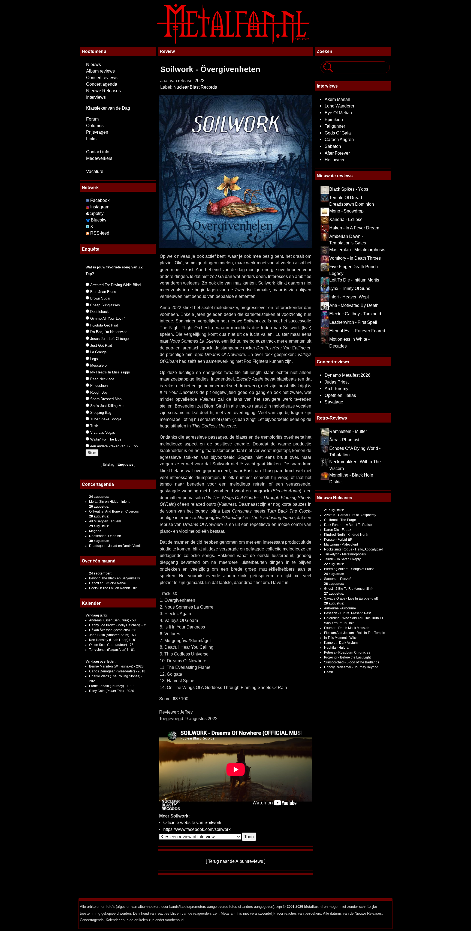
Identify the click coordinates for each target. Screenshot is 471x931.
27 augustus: (334, 593)
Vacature (94, 171)
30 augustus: (99, 541)
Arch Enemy (336, 388)
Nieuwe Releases (103, 90)
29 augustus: (99, 526)
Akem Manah (337, 99)
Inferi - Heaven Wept (349, 296)
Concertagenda (98, 484)
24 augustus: (99, 497)
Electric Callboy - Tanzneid (355, 313)
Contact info (97, 151)
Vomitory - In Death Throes (355, 258)
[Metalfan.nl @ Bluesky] (88, 220)
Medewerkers (99, 158)
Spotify (97, 213)
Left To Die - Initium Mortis (354, 279)
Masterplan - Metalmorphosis (357, 249)
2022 (199, 80)
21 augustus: (334, 510)
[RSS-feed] (87, 233)
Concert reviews (101, 77)
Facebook (100, 200)
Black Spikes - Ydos (348, 189)
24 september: (100, 573)
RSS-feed (99, 233)
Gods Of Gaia (338, 132)
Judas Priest (337, 381)
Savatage (334, 401)
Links (91, 138)
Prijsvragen (97, 132)
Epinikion (334, 119)
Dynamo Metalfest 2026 (347, 375)
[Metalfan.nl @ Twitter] (88, 226)
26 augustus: (99, 506)
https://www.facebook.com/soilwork (197, 829)
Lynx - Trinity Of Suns (349, 288)
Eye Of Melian (338, 112)
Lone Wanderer (339, 105)
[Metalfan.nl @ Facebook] (87, 200)
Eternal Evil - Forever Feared (357, 330)
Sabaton (333, 146)
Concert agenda (101, 84)
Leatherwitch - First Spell (353, 322)
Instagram (99, 207)
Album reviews (100, 71)
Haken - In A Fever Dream (354, 227)
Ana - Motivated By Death (354, 305)
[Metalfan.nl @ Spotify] (88, 213)
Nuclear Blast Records (195, 87)
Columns (95, 125)
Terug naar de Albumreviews (235, 861)
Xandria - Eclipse (346, 219)
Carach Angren (339, 139)
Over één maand (99, 560)
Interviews (96, 97)
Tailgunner (335, 126)
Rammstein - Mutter (348, 431)
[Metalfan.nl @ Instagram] (88, 207)
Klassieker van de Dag (108, 108)
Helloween (335, 159)
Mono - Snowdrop (346, 210)
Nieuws (93, 64)
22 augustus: (334, 564)
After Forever (337, 153)
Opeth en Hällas (340, 395)
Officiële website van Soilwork (192, 822)
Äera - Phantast (344, 439)
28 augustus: (99, 516)
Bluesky (98, 220)
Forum (92, 119)
